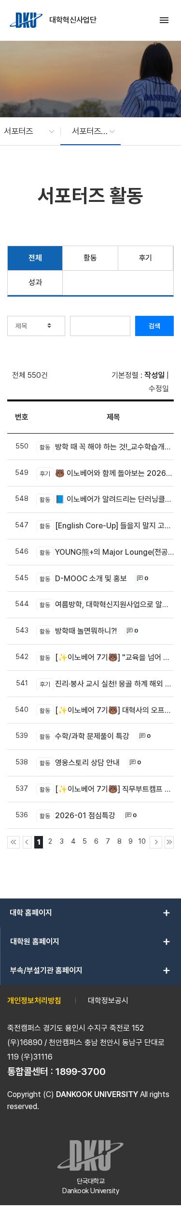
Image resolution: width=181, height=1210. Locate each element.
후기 (145, 257)
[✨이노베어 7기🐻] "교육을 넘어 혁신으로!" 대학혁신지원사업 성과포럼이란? (107, 657)
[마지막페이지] (169, 842)
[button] (24, 131)
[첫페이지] (13, 842)
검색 (154, 326)
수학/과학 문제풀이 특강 (84, 736)
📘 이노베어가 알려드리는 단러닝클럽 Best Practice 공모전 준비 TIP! (107, 499)
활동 (90, 257)
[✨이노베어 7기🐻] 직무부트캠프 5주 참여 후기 (107, 789)
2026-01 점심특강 (77, 815)
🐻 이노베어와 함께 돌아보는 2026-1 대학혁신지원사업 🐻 (107, 473)
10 (142, 841)
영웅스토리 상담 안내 (80, 762)
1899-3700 (81, 1071)
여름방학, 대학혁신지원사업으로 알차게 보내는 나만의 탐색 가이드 (107, 604)
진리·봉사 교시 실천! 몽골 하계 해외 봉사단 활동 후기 (107, 683)
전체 (35, 257)
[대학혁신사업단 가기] (27, 20)
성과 (35, 282)
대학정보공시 (108, 1000)
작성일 (154, 375)
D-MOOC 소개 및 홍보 (83, 578)
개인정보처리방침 (34, 1000)
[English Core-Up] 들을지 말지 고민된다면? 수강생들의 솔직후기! (107, 525)
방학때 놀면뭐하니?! (78, 631)
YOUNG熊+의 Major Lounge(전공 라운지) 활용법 (107, 552)
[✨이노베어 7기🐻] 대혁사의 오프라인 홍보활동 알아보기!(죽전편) (107, 710)
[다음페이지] (156, 842)
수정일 (159, 388)
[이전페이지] (27, 842)
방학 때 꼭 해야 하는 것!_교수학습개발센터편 (107, 446)
